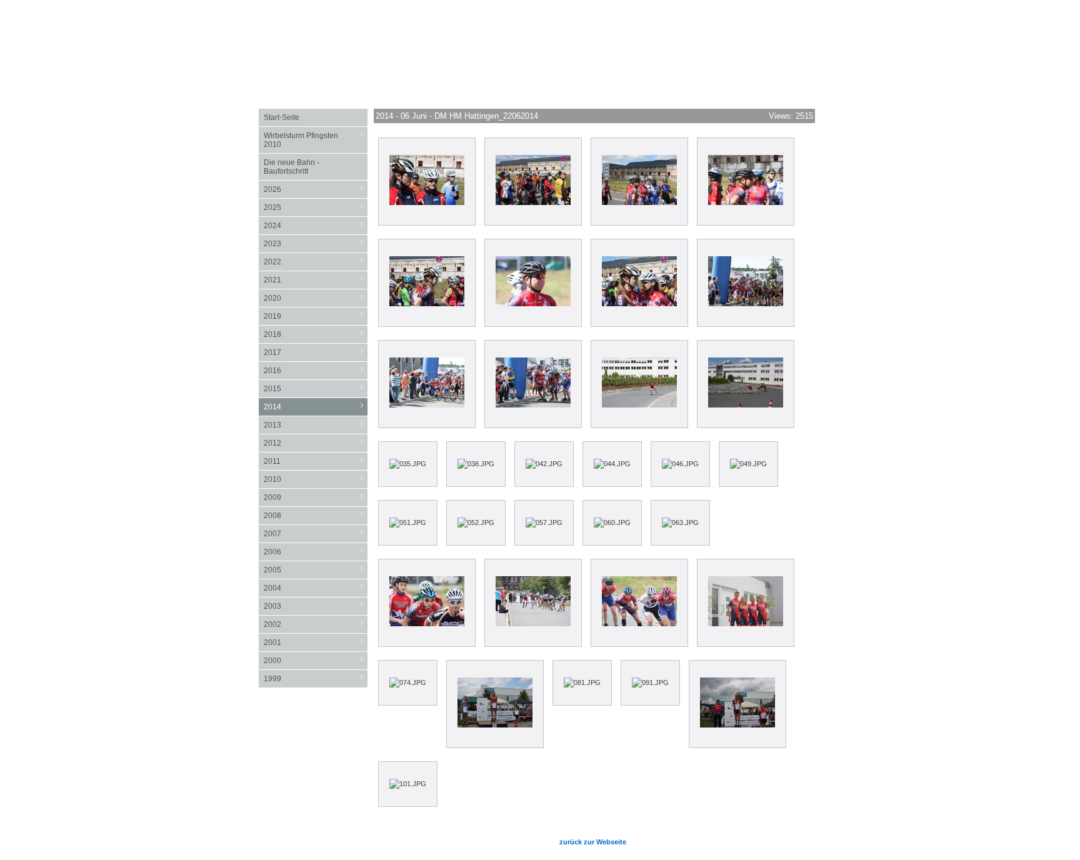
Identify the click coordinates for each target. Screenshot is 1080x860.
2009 (316, 497)
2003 (316, 606)
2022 (316, 261)
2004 (316, 587)
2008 (316, 515)
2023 (316, 243)
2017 (316, 352)
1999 (316, 678)
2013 (316, 424)
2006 (316, 551)
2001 (316, 642)
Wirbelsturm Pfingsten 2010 (316, 140)
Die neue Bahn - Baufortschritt (291, 167)
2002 (316, 624)
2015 (316, 388)
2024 (316, 225)
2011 (316, 461)
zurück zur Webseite (592, 842)
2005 (316, 569)
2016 (316, 370)
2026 (316, 189)
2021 (316, 279)
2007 (316, 533)
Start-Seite (281, 117)
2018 (316, 334)
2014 (316, 406)
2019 (316, 316)
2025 (316, 207)
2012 (316, 443)
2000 (316, 660)
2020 (316, 297)
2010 (316, 479)
